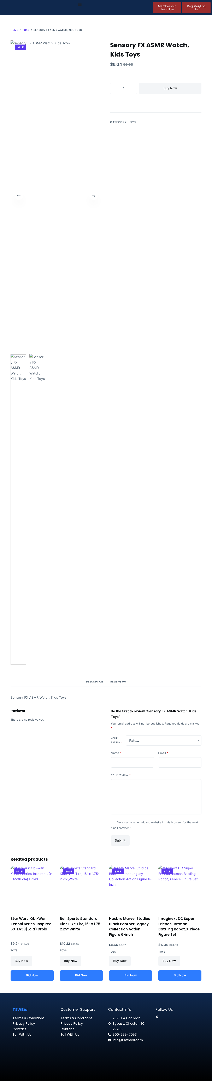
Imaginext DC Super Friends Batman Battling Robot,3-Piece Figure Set (179, 926)
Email (163, 753)
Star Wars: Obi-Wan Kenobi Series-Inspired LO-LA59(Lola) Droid (31, 924)
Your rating (116, 740)
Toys (132, 122)
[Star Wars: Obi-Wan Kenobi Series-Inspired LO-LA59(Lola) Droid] (32, 888)
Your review (121, 775)
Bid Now (32, 975)
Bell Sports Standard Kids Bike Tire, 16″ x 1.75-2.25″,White (81, 924)
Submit (120, 840)
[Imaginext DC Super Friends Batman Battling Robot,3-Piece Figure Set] (179, 888)
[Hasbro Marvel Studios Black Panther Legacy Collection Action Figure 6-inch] (130, 888)
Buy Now (170, 88)
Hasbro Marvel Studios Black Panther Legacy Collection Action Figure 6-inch (129, 926)
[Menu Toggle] (80, 4)
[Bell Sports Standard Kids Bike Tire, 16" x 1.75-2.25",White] (81, 888)
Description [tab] (94, 681)
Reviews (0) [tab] (118, 681)
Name (116, 753)
